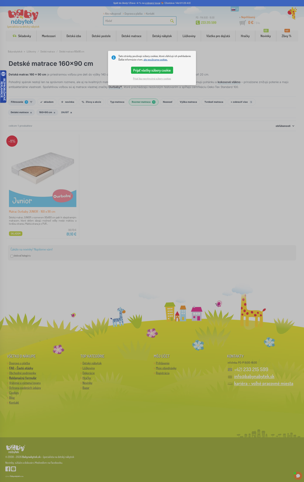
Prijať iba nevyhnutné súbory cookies (152, 78)
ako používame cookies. (156, 59)
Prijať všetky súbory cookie (152, 70)
